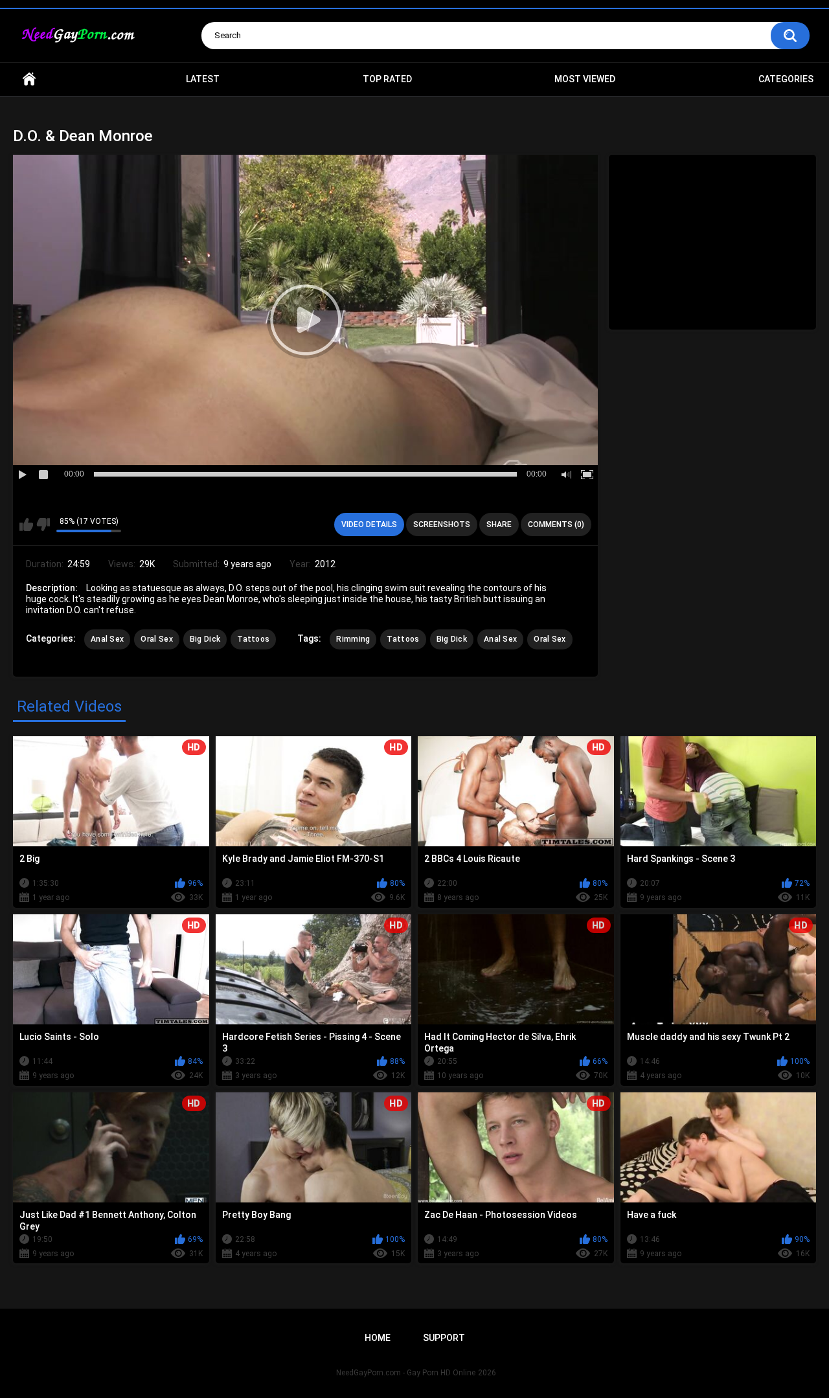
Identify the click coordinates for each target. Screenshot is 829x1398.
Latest (203, 79)
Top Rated (387, 79)
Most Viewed (584, 79)
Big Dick (205, 639)
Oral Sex (156, 639)
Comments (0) (556, 524)
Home (29, 79)
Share (499, 524)
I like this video (26, 524)
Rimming (353, 639)
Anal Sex (107, 639)
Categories (785, 79)
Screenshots (441, 524)
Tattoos (253, 639)
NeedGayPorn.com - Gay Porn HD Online (405, 1372)
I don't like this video (43, 524)
